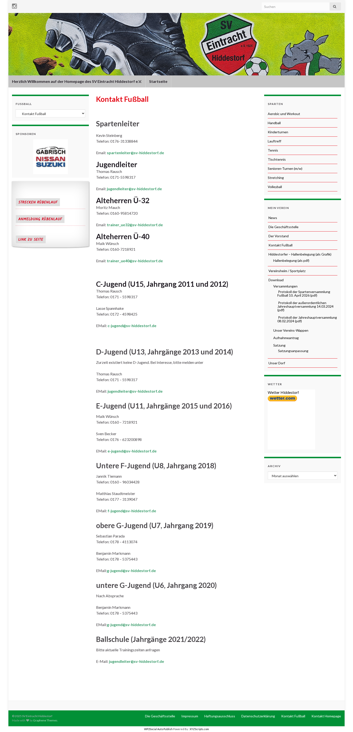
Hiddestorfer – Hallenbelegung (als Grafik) (299, 254)
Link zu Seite (30, 240)
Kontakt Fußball (280, 245)
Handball (274, 123)
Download (276, 280)
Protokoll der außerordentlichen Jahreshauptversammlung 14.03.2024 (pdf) (305, 306)
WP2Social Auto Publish (158, 729)
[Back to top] (342, 721)
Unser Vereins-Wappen (290, 330)
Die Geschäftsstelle (283, 227)
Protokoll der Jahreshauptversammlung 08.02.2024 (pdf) (307, 319)
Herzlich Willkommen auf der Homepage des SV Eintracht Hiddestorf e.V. (77, 81)
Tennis (273, 150)
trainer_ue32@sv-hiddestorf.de (135, 224)
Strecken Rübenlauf (37, 202)
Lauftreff (274, 141)
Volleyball (275, 187)
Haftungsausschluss (219, 716)
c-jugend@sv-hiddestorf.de (132, 325)
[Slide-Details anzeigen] (50, 156)
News (272, 218)
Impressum (189, 716)
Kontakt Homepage (326, 716)
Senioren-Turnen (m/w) (285, 168)
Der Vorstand (278, 236)
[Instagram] (14, 5)
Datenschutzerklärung (258, 716)
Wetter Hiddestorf (283, 392)
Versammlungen (285, 286)
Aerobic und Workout (284, 114)
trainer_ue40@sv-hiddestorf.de (135, 260)
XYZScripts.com (199, 729)
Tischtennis (277, 159)
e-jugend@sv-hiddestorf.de (132, 451)
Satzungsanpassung (292, 351)
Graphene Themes (45, 720)
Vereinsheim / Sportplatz (286, 271)
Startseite (158, 81)
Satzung (279, 345)
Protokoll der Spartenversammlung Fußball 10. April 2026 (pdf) (303, 293)
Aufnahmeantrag (286, 338)
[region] (50, 156)
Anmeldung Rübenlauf (40, 219)
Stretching (276, 178)
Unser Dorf (276, 363)
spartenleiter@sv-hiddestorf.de (135, 152)
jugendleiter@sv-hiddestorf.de (134, 188)
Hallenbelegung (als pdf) (291, 260)
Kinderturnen (278, 132)
